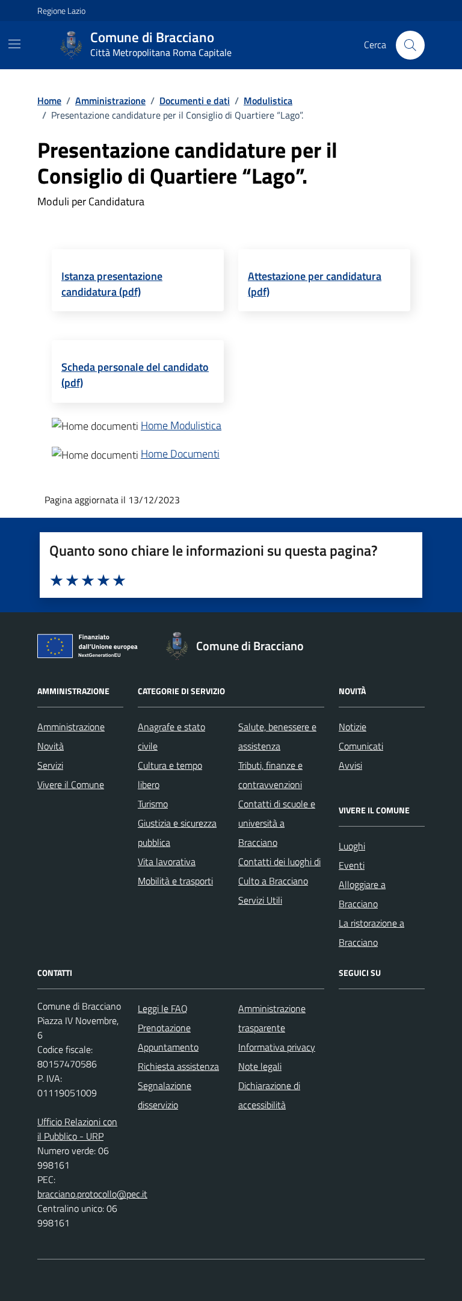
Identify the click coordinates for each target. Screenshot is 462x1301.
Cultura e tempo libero (170, 775)
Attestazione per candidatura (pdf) (314, 284)
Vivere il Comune (70, 784)
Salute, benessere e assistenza (277, 736)
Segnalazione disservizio (164, 1095)
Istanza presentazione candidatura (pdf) (111, 284)
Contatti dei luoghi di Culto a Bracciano (279, 871)
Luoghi (352, 846)
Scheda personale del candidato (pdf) (135, 374)
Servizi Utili (260, 900)
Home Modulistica (181, 425)
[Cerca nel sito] (410, 45)
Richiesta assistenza (178, 1066)
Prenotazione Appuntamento (168, 1037)
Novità (50, 746)
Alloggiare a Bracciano (362, 894)
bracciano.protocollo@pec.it (92, 1194)
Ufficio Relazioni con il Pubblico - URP (77, 1128)
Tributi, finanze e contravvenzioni (270, 775)
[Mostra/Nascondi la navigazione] (14, 44)
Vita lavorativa (167, 861)
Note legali (260, 1066)
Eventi (352, 865)
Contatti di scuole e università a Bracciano (276, 822)
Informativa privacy (276, 1047)
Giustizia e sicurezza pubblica (177, 832)
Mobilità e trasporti (175, 881)
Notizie (352, 726)
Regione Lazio (61, 10)
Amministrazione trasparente (272, 1018)
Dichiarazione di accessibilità (269, 1095)
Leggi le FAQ (163, 1008)
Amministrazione (71, 726)
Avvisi (350, 765)
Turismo (153, 803)
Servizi (50, 765)
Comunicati (361, 746)
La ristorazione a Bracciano (371, 932)
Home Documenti (180, 454)
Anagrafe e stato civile (171, 736)
